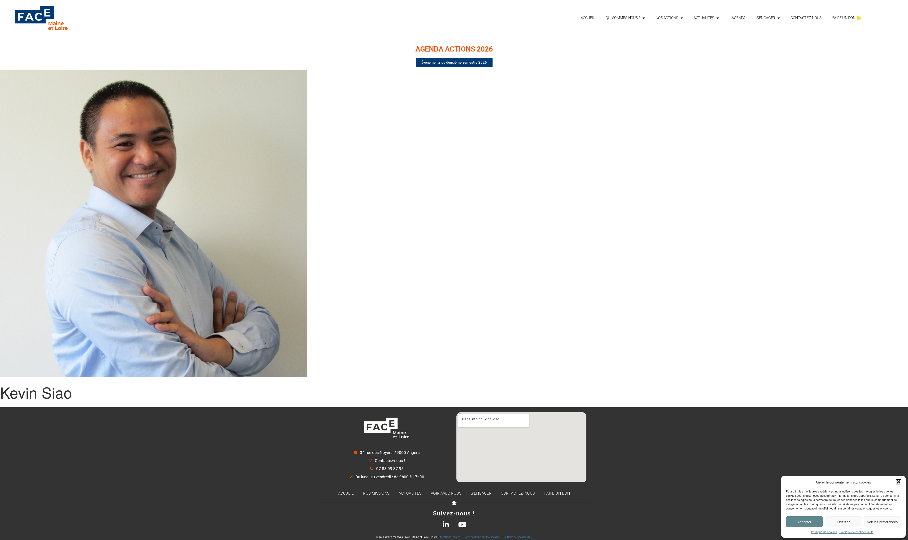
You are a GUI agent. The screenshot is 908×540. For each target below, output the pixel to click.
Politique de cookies (824, 532)
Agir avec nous (446, 493)
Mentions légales (450, 537)
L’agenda (737, 18)
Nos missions (376, 493)
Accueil (588, 18)
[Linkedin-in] (445, 524)
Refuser (843, 521)
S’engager (765, 18)
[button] (898, 481)
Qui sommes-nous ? (623, 18)
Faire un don (557, 493)
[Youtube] (462, 524)
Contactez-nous (805, 18)
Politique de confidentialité (856, 532)
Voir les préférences (882, 521)
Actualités (704, 18)
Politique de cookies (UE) (517, 537)
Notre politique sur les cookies (481, 537)
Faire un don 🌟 (846, 18)
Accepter (804, 521)
